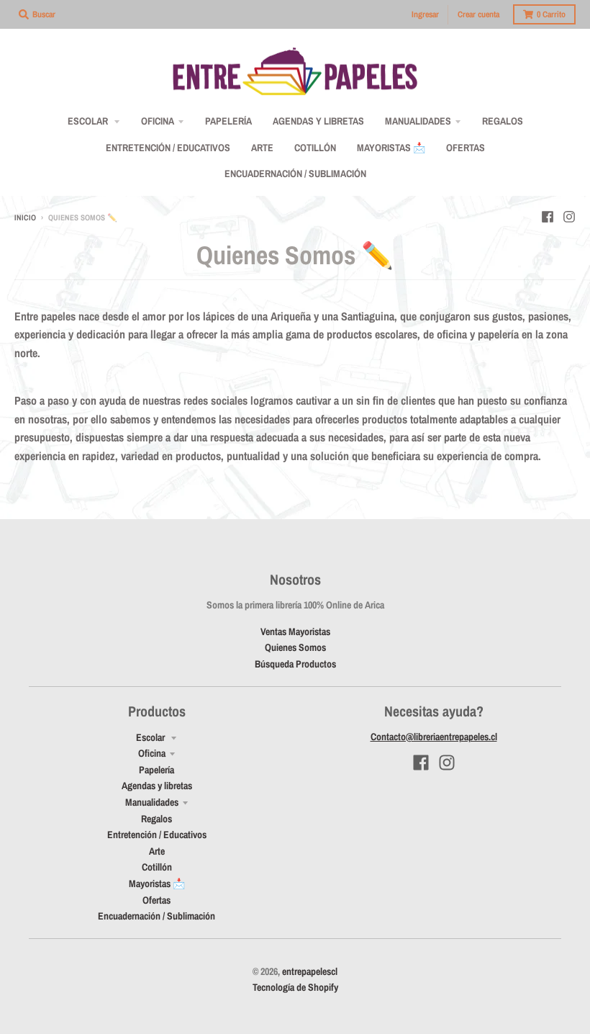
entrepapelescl (309, 971)
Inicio (25, 217)
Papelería (156, 769)
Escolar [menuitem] (89, 120)
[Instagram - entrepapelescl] (569, 216)
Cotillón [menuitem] (315, 147)
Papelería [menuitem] (228, 120)
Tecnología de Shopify (295, 987)
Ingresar (425, 14)
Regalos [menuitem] (502, 120)
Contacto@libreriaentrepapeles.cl (434, 736)
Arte (157, 851)
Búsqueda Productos (295, 663)
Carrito (551, 14)
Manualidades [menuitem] (418, 120)
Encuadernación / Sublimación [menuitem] (295, 173)
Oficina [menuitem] (157, 120)
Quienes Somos (295, 647)
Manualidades (151, 802)
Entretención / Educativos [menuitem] (168, 147)
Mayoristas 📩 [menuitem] (391, 147)
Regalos (156, 818)
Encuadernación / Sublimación (156, 915)
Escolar (151, 737)
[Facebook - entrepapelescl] (547, 216)
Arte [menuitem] (262, 147)
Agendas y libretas (157, 785)
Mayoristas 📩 (157, 883)
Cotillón (157, 866)
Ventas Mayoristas (295, 631)
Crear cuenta (478, 14)
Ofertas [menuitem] (465, 147)
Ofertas (156, 900)
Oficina (151, 753)
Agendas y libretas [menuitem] (318, 120)
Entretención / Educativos (156, 834)
